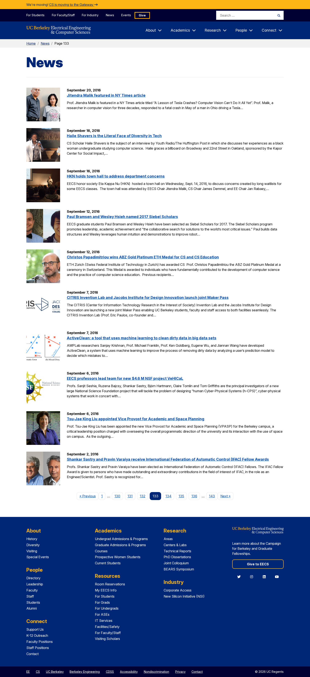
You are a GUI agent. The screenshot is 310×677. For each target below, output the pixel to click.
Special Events (37, 557)
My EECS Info (106, 590)
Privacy (180, 671)
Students (33, 602)
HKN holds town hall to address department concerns (116, 176)
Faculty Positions (39, 642)
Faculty (32, 590)
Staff (30, 596)
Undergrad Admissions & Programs (121, 539)
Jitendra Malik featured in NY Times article (106, 95)
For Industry (90, 15)
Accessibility (129, 671)
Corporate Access (177, 590)
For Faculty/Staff (63, 15)
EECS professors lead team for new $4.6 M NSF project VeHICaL (125, 378)
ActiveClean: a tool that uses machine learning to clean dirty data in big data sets (141, 338)
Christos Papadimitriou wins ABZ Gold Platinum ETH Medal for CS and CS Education (143, 257)
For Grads (102, 602)
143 (212, 496)
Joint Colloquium (176, 563)
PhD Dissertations (177, 557)
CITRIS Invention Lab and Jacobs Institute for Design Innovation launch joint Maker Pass (148, 297)
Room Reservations (110, 584)
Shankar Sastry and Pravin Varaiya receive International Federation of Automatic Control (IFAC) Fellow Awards (168, 459)
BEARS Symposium (179, 569)
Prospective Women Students (117, 557)
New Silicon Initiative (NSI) (184, 596)
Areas (168, 539)
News (110, 15)
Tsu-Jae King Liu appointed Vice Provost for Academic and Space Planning (135, 419)
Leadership (34, 584)
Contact (32, 654)
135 (181, 496)
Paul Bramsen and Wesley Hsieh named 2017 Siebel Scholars (122, 216)
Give (142, 15)
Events (126, 15)
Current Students (108, 563)
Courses (101, 551)
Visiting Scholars (107, 639)
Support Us (35, 629)
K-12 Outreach (37, 635)
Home (31, 43)
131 (130, 496)
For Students (35, 15)
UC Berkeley (55, 671)
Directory (33, 578)
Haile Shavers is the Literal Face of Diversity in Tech (114, 136)
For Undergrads (107, 608)
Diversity (33, 545)
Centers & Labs (175, 545)
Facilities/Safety (107, 627)
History (31, 539)
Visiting (31, 551)
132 (142, 496)
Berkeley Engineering (85, 671)
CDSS (110, 671)
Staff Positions (37, 648)
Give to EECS (258, 564)
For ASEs (102, 614)
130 (117, 496)
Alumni (31, 608)
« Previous (89, 496)
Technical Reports (177, 551)
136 (194, 496)
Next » (226, 496)
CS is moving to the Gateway (71, 5)
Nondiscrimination (156, 671)
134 (168, 496)
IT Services (103, 620)
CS (38, 671)
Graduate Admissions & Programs (120, 545)
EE (28, 671)
